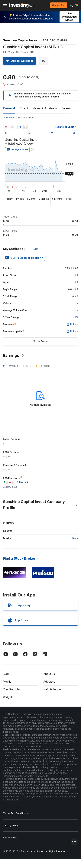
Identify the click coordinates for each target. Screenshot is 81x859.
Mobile (7, 681)
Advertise (49, 681)
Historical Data (26, 117)
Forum (66, 108)
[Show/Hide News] (25, 127)
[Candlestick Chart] (7, 127)
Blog (6, 673)
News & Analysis (44, 108)
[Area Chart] (12, 127)
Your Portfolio (11, 689)
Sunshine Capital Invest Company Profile (34, 504)
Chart (23, 108)
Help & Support (53, 689)
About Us (49, 673)
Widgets (8, 697)
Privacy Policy (10, 825)
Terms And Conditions (15, 813)
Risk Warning (10, 837)
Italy (75, 538)
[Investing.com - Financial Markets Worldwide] (22, 5)
